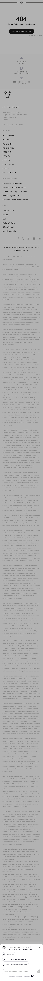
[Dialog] (32, 976)
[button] (21, 490)
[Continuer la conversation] (38, 971)
